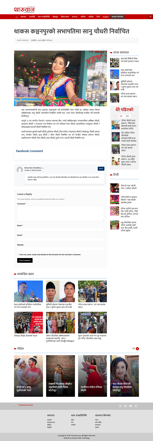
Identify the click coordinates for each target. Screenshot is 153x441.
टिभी (98, 16)
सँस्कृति (49, 427)
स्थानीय (73, 425)
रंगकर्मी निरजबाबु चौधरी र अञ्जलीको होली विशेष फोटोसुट (60, 387)
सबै (133, 348)
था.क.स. (75, 16)
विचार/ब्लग (65, 16)
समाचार (23, 16)
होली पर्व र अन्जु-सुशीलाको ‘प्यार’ (24, 389)
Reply (101, 168)
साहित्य (91, 16)
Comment (21, 204)
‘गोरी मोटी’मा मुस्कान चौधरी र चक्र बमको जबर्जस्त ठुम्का (129, 199)
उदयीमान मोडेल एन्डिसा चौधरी (91, 389)
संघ (72, 422)
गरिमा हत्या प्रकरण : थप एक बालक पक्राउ (91, 306)
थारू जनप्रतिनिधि (44, 16)
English (106, 16)
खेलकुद (55, 16)
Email (20, 235)
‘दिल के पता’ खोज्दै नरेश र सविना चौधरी (129, 187)
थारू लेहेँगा (98, 422)
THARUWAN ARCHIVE (25, 405)
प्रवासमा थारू (51, 422)
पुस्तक (97, 427)
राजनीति (32, 16)
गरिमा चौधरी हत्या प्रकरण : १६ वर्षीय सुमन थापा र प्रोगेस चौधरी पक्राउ (128, 160)
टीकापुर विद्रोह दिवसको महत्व (25, 336)
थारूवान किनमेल (117, 16)
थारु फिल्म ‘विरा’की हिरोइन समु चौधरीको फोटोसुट (122, 387)
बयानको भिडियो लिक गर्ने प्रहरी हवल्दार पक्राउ (130, 60)
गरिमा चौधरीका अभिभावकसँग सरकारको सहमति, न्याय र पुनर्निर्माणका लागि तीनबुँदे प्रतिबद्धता (60, 338)
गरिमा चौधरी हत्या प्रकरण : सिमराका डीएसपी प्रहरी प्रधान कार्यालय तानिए (128, 124)
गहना (96, 420)
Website (20, 245)
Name (20, 225)
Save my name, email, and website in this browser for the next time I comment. (50, 254)
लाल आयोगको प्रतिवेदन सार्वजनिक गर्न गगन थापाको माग (27, 306)
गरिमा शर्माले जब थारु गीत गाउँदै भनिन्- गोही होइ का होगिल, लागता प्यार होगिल (129, 213)
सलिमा (83, 16)
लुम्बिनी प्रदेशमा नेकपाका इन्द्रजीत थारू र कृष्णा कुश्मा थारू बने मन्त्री (59, 306)
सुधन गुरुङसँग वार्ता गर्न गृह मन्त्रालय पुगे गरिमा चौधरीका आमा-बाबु (92, 337)
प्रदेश (72, 420)
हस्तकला (97, 425)
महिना (127, 116)
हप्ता (121, 116)
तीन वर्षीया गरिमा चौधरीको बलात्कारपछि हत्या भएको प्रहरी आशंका (128, 137)
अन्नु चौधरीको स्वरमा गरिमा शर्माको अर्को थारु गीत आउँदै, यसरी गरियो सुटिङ (129, 226)
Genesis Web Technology (81, 438)
